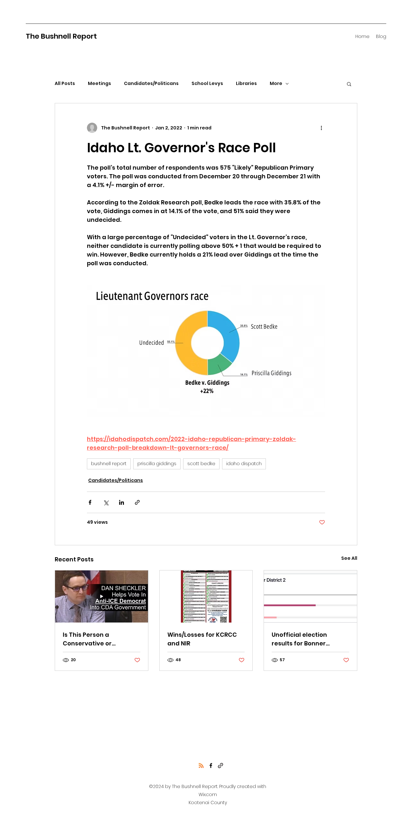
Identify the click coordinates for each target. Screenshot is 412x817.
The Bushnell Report (61, 36)
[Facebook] (211, 765)
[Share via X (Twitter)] (106, 502)
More (276, 83)
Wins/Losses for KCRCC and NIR (202, 639)
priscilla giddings (156, 463)
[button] (349, 83)
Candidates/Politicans (151, 83)
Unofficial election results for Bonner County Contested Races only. (309, 639)
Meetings (99, 83)
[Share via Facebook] (90, 502)
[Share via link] (137, 502)
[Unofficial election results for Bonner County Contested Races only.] (310, 596)
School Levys (207, 83)
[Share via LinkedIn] (121, 502)
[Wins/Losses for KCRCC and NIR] (206, 596)
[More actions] (321, 128)
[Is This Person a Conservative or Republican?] (101, 596)
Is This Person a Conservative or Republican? (87, 639)
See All (349, 558)
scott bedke (201, 463)
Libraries (246, 83)
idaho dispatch (244, 463)
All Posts (65, 83)
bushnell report (108, 463)
